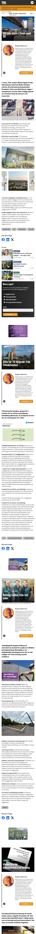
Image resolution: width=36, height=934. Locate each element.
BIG (14, 229)
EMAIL (5, 307)
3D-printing (6, 229)
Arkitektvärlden (10, 300)
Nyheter (6, 358)
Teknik (6, 29)
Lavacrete (32, 229)
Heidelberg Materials (14, 538)
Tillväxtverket (28, 538)
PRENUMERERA (8, 314)
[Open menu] (32, 2)
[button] (18, 158)
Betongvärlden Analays (13, 302)
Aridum (5, 807)
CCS (4, 538)
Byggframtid (9, 294)
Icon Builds (21, 229)
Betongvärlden (10, 297)
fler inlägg (25, 73)
